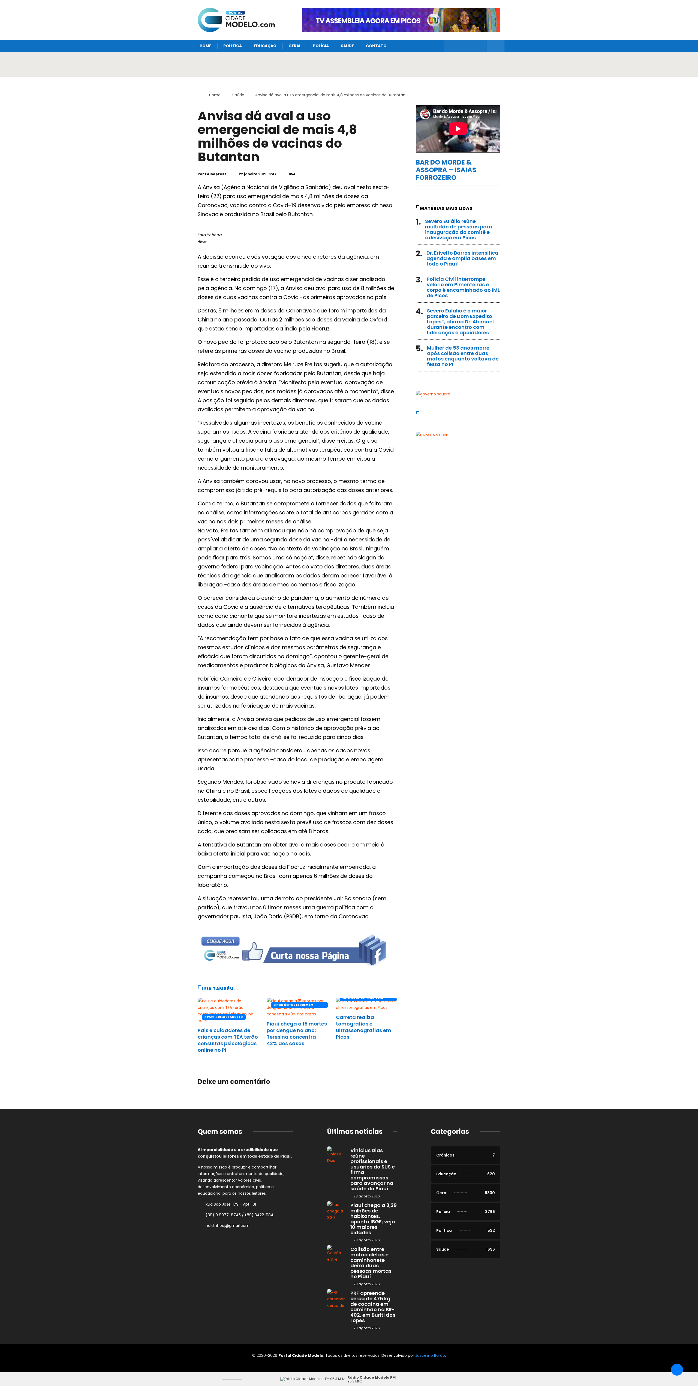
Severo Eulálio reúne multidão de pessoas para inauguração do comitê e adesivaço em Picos (458, 229)
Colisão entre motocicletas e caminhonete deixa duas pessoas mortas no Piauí (371, 1263)
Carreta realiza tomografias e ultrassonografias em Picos (363, 1027)
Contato (376, 46)
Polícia (321, 46)
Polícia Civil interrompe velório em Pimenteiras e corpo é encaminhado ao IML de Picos (463, 287)
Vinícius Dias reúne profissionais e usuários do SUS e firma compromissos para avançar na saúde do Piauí (372, 1169)
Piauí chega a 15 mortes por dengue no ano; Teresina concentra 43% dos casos (297, 1033)
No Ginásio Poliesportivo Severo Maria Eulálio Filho (364, 998)
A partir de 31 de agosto (223, 1017)
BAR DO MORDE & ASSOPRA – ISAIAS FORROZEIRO (446, 170)
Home (205, 46)
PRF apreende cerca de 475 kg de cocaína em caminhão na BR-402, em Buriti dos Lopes (372, 1307)
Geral (294, 46)
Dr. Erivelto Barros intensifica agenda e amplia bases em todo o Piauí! (462, 258)
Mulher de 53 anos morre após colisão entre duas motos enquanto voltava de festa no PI (463, 356)
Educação (265, 46)
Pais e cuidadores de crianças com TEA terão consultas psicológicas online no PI (228, 1040)
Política (232, 46)
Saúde (347, 46)
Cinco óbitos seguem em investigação (293, 1005)
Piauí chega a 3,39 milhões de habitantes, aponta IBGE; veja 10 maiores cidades (373, 1219)
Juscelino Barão (430, 1355)
